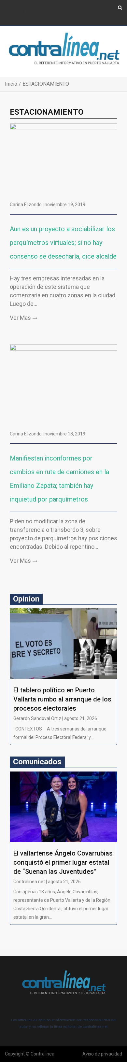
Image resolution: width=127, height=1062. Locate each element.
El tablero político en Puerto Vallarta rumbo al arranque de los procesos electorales (62, 699)
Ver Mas (20, 317)
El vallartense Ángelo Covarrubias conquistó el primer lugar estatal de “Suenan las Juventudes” (63, 862)
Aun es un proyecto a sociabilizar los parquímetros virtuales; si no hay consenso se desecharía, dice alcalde (63, 242)
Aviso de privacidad (102, 1053)
